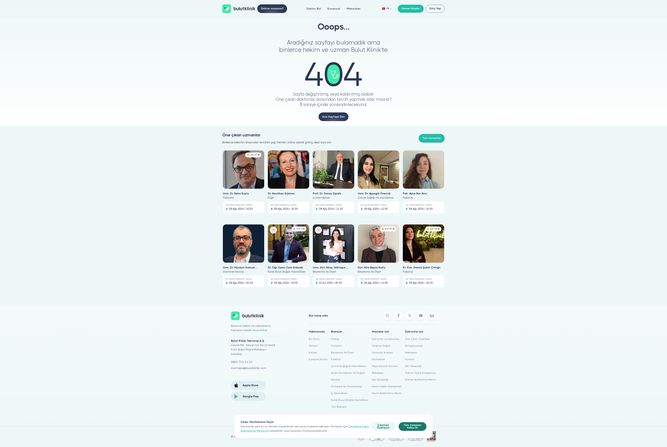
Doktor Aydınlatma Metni (420, 379)
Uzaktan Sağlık (381, 345)
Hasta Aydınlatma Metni (386, 393)
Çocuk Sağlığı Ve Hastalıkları (348, 366)
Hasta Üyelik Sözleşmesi (387, 386)
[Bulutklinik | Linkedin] (432, 315)
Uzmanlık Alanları (382, 352)
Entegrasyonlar (414, 345)
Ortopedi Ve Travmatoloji (346, 386)
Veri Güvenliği (380, 379)
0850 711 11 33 (241, 362)
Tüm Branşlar (339, 406)
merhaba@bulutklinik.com (248, 368)
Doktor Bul (314, 8)
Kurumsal (333, 8)
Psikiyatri (336, 345)
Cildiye (335, 339)
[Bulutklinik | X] (409, 315)
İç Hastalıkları (339, 393)
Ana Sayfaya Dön (333, 116)
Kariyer (313, 352)
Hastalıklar (378, 359)
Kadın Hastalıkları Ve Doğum (348, 372)
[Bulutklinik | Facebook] (398, 315)
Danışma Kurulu (318, 359)
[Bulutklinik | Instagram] (387, 315)
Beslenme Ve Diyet (342, 352)
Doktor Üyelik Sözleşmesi (420, 372)
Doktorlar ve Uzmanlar (385, 339)
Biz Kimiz (314, 339)
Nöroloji (335, 379)
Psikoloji (335, 359)
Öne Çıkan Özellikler (417, 339)
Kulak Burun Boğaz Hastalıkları (349, 400)
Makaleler (353, 8)
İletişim (313, 345)
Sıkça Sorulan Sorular (385, 366)
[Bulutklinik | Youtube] (421, 315)
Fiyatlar (409, 359)
